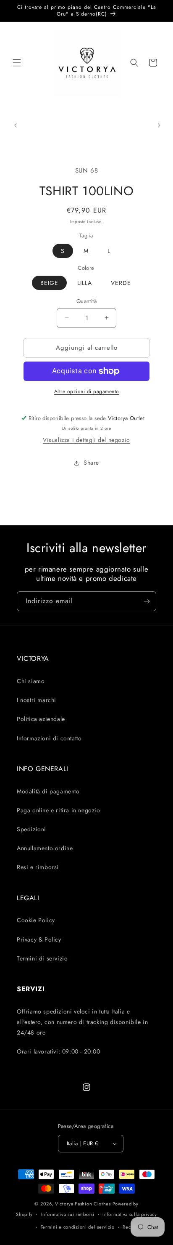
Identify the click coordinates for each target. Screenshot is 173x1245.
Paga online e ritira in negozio (58, 810)
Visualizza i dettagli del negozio (86, 440)
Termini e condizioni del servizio (78, 1227)
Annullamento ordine (45, 848)
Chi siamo (31, 681)
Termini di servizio (42, 958)
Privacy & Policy (39, 939)
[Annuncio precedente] (15, 125)
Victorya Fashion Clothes (83, 1203)
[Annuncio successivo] (159, 125)
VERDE (121, 283)
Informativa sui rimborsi (67, 1214)
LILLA (84, 283)
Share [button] (91, 462)
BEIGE (49, 283)
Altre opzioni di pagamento (86, 391)
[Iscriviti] (146, 601)
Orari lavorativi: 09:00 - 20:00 (58, 1051)
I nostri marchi (36, 700)
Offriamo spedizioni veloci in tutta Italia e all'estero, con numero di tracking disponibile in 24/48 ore (82, 1022)
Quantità (86, 301)
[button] (17, 62)
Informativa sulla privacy (129, 1214)
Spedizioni (31, 829)
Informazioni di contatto (49, 738)
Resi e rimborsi (38, 867)
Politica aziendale (41, 719)
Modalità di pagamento (48, 791)
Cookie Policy (36, 920)
